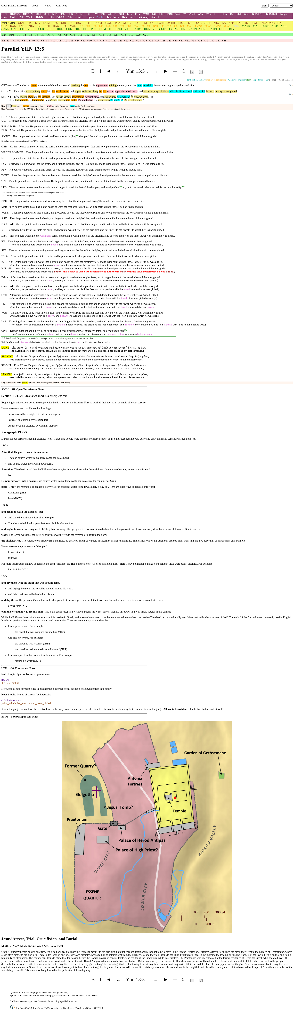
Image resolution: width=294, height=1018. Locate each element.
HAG (56, 25)
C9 (66, 34)
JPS (184, 14)
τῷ (118, 96)
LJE (162, 26)
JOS (71, 22)
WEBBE (100, 14)
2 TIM (138, 29)
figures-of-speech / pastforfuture (34, 674)
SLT (238, 14)
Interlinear (113, 17)
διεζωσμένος (141, 96)
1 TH (22, 29)
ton (34, 100)
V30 (175, 40)
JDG (78, 22)
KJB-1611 (271, 14)
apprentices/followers (126, 91)
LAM (255, 22)
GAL (14, 29)
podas (74, 100)
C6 (48, 34)
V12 (64, 40)
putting (35, 91)
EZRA (30, 25)
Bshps (283, 14)
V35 (205, 40)
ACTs (275, 25)
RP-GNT (6, 365)
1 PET (119, 29)
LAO (81, 26)
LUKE (265, 25)
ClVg (4, 330)
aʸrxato (53, 100)
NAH (280, 22)
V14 (77, 40)
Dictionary (142, 17)
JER (247, 22)
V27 (156, 40)
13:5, (3, 141)
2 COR (50, 29)
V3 (23, 40)
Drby (224, 14)
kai (47, 100)
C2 (24, 34)
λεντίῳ (124, 96)
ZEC (64, 25)
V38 (224, 40)
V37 (218, 40)
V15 (83, 40)
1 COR (40, 29)
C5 (42, 34)
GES (88, 26)
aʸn (125, 100)
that (151, 85)
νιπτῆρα (46, 96)
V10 (52, 40)
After (21, 126)
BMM (4, 716)
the (53, 91)
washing (75, 85)
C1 (18, 34)
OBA (4, 25)
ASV (201, 14)
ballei (18, 100)
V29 (169, 40)
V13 (71, 40)
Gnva (4, 17)
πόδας (80, 96)
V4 (28, 40)
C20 (138, 34)
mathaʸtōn (87, 100)
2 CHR (171, 22)
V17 (95, 40)
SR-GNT (40, 17)
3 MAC (217, 26)
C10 (72, 34)
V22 (126, 40)
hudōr (24, 100)
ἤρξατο (59, 96)
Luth (3, 321)
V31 (181, 40)
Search (155, 17)
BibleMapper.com (21, 716)
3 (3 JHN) (217, 29)
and (72, 91)
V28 (162, 40)
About (35, 5)
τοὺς (74, 96)
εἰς (35, 96)
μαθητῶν (94, 96)
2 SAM (108, 22)
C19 (131, 34)
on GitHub (72, 995)
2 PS (115, 26)
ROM (60, 29)
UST (46, 14)
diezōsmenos (135, 100)
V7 (37, 40)
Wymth (192, 14)
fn (77, 136)
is (29, 91)
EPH (85, 29)
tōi (111, 100)
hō (122, 100)
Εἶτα (16, 96)
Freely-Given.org (60, 992)
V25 (144, 40)
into (49, 91)
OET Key (61, 5)
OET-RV (15, 14)
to (83, 91)
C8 (60, 34)
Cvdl (12, 17)
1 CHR (161, 22)
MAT (256, 25)
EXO (29, 22)
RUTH (87, 22)
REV (232, 29)
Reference (128, 17)
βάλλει (23, 96)
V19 (107, 40)
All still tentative (285, 80)
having (218, 91)
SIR (149, 26)
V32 (187, 40)
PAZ (169, 26)
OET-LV (28, 14)
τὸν (39, 96)
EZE (21, 25)
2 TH (31, 29)
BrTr (70, 17)
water (34, 85)
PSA (117, 22)
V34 (199, 40)
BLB (70, 14)
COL (69, 29)
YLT (216, 14)
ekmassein (104, 100)
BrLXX (60, 17)
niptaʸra (40, 100)
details (44, 1001)
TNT (20, 17)
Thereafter (19, 91)
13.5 (3, 338)
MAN (189, 26)
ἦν (132, 96)
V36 (211, 40)
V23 (132, 40)
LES (94, 26)
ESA (136, 26)
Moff (177, 14)
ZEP (231, 22)
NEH (47, 25)
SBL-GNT (7, 356)
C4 (36, 34)
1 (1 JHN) (177, 29)
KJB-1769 (257, 14)
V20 (113, 40)
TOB (122, 26)
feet (86, 85)
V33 (193, 40)
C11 (80, 34)
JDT (129, 26)
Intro (11, 34)
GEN (21, 22)
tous (68, 100)
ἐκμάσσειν (110, 96)
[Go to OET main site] (13, 1007)
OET (4, 14)
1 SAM (98, 22)
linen (139, 85)
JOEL (208, 22)
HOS (136, 22)
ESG (101, 26)
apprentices (102, 85)
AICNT (80, 14)
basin (65, 91)
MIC (216, 22)
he (27, 91)
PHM (77, 29)
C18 (123, 34)
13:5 (3, 192)
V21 (120, 40)
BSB (54, 14)
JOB (63, 22)
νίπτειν (67, 96)
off (160, 91)
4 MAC (227, 26)
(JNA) (268, 22)
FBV (138, 14)
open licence (91, 995)
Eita (12, 100)
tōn (79, 100)
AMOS (127, 22)
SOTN (5, 389)
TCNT (146, 14)
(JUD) (159, 29)
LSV (129, 14)
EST (39, 25)
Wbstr (246, 14)
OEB (89, 14)
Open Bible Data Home (14, 5)
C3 (30, 34)
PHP (93, 29)
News (48, 5)
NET (121, 14)
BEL (182, 26)
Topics (90, 17)
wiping (113, 85)
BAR (155, 26)
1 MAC (198, 26)
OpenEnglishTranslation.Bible (77, 1008)
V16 (89, 40)
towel (146, 85)
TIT (111, 29)
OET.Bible (99, 1008)
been (225, 91)
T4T (154, 14)
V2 (18, 40)
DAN (13, 25)
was (211, 91)
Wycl (29, 17)
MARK (246, 25)
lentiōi (117, 100)
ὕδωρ (31, 96)
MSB (62, 14)
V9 (47, 40)
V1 (14, 40)
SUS (175, 26)
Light (264, 5)
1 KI (144, 22)
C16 (109, 34)
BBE (170, 14)
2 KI (152, 22)
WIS (142, 26)
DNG (108, 26)
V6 (33, 40)
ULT (38, 14)
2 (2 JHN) (197, 29)
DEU (55, 22)
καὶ (53, 96)
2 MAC (208, 26)
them (166, 91)
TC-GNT (6, 374)
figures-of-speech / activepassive (34, 694)
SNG (199, 22)
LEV (37, 22)
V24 (138, 40)
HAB (239, 22)
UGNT (5, 347)
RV (232, 14)
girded (233, 91)
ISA (224, 22)
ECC (190, 22)
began (78, 91)
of (108, 91)
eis (29, 100)
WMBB (112, 14)
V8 (42, 40)
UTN (4, 668)
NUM (46, 22)
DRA (208, 14)
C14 (94, 34)
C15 (101, 34)
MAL (73, 25)
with (171, 91)
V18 (101, 40)
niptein (61, 100)
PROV (181, 22)
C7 (54, 34)
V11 (58, 40)
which (201, 91)
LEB (162, 14)
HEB (147, 29)
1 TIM (102, 29)
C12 (87, 34)
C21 (145, 34)
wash (59, 91)
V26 (150, 40)
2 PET (128, 29)
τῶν (87, 96)
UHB (51, 17)
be (86, 91)
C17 (116, 34)
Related (79, 17)
